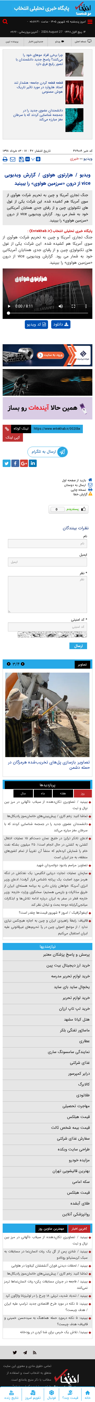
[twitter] (7, 463)
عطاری (84, 1041)
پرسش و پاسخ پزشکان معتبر (66, 954)
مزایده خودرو (79, 1160)
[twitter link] (15, 1352)
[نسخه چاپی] (5, 159)
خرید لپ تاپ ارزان (74, 1009)
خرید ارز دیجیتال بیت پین (68, 965)
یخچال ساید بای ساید (72, 987)
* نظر (83, 573)
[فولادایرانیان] (47, 355)
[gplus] (24, 463)
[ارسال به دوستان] (12, 159)
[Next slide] (9, 664)
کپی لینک (13, 437)
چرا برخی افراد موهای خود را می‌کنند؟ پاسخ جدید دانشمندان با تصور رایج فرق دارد (39, 59)
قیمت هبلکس (78, 1117)
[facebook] (15, 463)
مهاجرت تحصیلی (76, 1106)
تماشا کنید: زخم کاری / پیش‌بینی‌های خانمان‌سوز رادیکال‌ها (47, 816)
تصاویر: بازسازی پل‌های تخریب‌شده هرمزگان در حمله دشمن (49, 765)
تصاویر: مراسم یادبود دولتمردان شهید (62, 865)
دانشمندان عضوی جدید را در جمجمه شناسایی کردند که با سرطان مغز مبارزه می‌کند (38, 115)
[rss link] (34, 1352)
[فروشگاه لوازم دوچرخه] (47, 382)
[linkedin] (33, 463)
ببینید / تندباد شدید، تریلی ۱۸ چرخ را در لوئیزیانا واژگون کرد (47, 1296)
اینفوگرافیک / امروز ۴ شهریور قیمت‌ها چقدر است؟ (53, 912)
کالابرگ (84, 1084)
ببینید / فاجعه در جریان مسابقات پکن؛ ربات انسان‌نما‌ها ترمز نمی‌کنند (46, 1285)
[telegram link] (25, 1352)
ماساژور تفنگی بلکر (75, 1030)
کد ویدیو (34, 324)
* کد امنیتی (79, 619)
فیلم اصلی (52, 338)
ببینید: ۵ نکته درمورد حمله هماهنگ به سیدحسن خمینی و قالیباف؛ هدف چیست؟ (46, 1321)
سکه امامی (81, 1182)
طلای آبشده (80, 1203)
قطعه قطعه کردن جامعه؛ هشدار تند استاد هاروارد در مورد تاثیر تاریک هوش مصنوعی (38, 87)
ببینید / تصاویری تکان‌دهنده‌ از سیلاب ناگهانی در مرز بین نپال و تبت (46, 805)
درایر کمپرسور (79, 1073)
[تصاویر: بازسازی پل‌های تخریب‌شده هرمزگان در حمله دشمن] (47, 715)
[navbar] (90, 22)
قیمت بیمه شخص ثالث (70, 1128)
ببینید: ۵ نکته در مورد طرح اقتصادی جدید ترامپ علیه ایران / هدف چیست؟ (46, 1307)
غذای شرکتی (80, 1063)
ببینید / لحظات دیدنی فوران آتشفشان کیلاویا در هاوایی (49, 1265)
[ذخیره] (21, 159)
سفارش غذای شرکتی (73, 1138)
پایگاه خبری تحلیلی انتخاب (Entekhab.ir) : (59, 231)
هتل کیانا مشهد (77, 1019)
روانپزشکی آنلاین (76, 1214)
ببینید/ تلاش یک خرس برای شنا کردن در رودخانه (54, 1332)
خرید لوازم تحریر (76, 998)
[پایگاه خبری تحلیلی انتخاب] (83, 8)
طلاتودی (83, 1095)
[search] (6, 22)
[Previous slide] (23, 664)
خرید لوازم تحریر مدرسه (70, 976)
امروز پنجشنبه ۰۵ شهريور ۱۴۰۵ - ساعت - (56, 22)
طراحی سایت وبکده (74, 1149)
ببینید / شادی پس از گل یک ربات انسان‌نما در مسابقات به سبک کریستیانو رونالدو (46, 1255)
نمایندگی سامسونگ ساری (69, 1052)
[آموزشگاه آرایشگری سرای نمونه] (47, 408)
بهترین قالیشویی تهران (71, 1171)
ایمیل (83, 555)
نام (85, 536)
